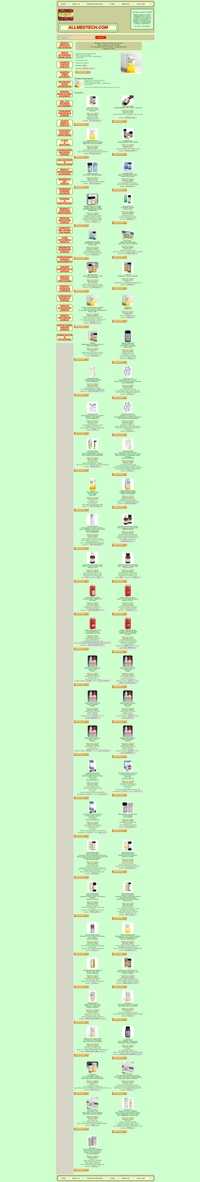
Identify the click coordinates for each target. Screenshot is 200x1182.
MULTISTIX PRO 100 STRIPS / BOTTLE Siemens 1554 (127, 208)
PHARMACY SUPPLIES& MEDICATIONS (64, 211)
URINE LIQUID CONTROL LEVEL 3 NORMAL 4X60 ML (128, 739)
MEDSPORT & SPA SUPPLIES (65, 181)
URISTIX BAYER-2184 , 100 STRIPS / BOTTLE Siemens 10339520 (92, 344)
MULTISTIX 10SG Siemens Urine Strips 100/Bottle (92, 109)
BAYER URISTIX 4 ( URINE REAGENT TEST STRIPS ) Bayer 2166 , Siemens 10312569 (92, 142)
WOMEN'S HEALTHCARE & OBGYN (64, 318)
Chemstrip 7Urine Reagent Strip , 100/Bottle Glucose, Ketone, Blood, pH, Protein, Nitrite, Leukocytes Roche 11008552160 (92, 1150)
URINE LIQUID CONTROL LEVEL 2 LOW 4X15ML (128, 669)
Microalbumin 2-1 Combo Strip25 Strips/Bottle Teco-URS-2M (128, 815)
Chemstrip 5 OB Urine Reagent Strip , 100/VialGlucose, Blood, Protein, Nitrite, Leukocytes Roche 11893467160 (127, 380)
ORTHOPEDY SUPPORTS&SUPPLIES (64, 191)
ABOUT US (76, 4)
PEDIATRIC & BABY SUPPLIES (65, 201)
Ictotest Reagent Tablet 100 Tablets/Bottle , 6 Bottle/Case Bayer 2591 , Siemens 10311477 (128, 1041)
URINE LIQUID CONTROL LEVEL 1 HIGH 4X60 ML (128, 704)
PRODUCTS (126, 4)
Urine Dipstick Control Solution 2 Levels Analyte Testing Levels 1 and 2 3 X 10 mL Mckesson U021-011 (127, 775)
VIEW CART (140, 4)
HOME (63, 4)
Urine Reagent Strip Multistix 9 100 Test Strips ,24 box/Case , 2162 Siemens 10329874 (127, 972)
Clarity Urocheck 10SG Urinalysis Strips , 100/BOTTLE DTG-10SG (92, 599)
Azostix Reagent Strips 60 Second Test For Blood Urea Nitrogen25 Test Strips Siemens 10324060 (92, 937)
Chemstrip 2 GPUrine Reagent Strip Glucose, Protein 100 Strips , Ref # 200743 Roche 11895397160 (92, 416)
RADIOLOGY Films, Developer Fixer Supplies (64, 230)
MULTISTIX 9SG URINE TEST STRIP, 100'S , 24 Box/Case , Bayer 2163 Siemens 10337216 (92, 1005)
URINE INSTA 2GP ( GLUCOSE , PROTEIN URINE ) (92, 174)
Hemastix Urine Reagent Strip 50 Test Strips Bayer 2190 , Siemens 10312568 (127, 1004)
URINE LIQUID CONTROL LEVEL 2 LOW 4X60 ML (92, 739)
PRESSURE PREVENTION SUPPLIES (65, 220)
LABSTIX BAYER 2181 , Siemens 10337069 (128, 275)
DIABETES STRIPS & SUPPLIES (64, 74)
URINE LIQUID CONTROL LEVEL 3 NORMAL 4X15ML (92, 704)
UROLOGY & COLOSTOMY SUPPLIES (64, 308)
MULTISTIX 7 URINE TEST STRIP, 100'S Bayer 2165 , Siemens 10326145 (127, 242)
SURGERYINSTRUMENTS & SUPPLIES (64, 269)
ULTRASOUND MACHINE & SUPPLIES (64, 298)
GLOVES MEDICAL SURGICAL (64, 123)
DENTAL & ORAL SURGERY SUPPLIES (64, 327)
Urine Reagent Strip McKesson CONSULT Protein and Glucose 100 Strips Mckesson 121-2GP (127, 854)
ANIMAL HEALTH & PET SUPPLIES (64, 337)
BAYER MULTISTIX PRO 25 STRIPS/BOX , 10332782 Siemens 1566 (92, 243)
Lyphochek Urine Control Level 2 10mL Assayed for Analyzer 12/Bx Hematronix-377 (128, 566)
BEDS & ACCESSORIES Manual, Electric (64, 55)
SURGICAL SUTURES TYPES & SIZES (64, 279)
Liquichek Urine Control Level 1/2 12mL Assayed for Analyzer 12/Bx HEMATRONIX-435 (128, 528)
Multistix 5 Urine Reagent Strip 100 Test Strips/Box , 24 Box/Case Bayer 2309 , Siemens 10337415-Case (92, 1076)
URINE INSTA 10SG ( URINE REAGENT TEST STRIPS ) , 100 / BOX (128, 107)
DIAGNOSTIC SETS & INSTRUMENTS (64, 84)
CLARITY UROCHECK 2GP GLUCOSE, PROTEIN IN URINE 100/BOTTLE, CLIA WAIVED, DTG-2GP (128, 632)
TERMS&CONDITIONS (94, 4)
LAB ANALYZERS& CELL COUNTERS (64, 162)
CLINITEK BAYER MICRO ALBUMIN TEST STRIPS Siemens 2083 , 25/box (127, 175)
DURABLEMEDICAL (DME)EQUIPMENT (64, 94)
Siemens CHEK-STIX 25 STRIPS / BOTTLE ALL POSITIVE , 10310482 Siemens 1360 (127, 345)
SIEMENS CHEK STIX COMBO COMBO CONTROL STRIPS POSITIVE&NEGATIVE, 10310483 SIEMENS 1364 (92, 208)
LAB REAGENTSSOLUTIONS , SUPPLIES (65, 152)
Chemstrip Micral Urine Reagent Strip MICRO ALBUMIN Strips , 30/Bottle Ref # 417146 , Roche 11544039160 (92, 453)
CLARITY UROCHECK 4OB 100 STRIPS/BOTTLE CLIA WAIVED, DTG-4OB (92, 632)
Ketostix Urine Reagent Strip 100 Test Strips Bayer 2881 (92, 493)
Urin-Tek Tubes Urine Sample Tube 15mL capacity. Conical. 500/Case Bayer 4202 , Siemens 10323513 (92, 1112)
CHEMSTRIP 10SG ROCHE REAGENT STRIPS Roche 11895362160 (92, 380)
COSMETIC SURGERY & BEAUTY (65, 65)
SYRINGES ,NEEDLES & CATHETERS (64, 288)
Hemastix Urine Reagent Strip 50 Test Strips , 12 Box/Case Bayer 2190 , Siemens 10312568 (92, 1040)
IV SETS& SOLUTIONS (64, 142)
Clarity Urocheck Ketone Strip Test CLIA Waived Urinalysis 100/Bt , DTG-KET (128, 599)
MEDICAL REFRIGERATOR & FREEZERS (64, 172)
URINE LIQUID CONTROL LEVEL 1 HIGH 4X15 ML (92, 669)
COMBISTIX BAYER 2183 (127, 308)
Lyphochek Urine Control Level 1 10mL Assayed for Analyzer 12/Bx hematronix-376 (92, 566)
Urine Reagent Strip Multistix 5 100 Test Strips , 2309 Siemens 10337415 (92, 972)
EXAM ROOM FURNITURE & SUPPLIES (64, 113)
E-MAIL (112, 4)
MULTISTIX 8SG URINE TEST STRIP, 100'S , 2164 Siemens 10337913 (92, 276)
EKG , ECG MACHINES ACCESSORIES (64, 104)
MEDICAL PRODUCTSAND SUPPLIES (64, 45)
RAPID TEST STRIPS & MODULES (64, 240)
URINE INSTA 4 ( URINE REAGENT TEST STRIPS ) (127, 141)
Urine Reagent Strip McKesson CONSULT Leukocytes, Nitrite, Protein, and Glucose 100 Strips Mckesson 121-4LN (92, 896)
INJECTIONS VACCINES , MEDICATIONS (64, 133)
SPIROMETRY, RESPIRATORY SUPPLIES (64, 250)
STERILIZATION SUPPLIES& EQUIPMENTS (65, 259)
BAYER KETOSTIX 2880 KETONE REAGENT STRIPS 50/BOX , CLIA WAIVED (127, 492)
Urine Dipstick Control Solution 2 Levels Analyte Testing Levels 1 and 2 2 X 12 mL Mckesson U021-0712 (92, 816)
